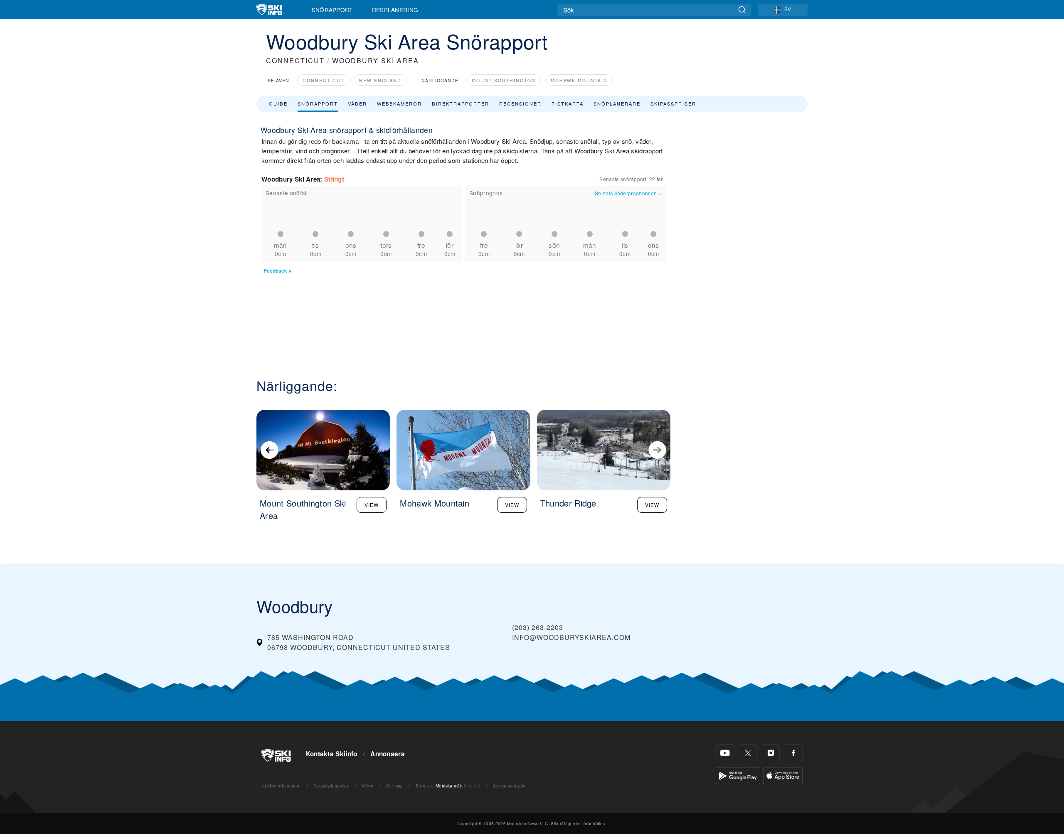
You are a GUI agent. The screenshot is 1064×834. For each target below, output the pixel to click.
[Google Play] (738, 774)
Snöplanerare (617, 103)
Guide (278, 103)
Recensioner (520, 103)
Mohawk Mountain (579, 80)
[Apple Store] (783, 774)
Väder (357, 103)
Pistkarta (568, 103)
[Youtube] (725, 753)
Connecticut (323, 80)
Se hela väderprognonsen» (628, 193)
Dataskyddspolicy (331, 785)
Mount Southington (504, 80)
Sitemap (394, 785)
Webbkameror (399, 103)
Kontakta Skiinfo (331, 753)
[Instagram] (771, 753)
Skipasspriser (673, 103)
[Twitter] (748, 753)
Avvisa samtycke (510, 785)
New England (380, 80)
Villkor (368, 785)
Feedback (275, 270)
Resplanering (395, 9)
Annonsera (387, 753)
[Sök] (742, 10)
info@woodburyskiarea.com (571, 637)
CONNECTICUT (295, 60)
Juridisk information (280, 785)
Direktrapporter (460, 103)
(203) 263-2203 (537, 627)
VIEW (372, 504)
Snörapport (332, 9)
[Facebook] (794, 753)
